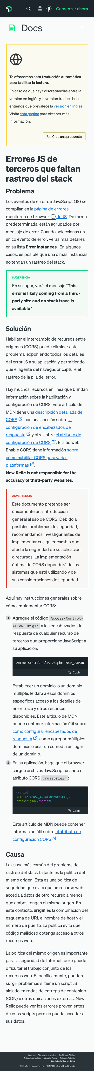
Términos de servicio (47, 1055)
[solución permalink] (33, 328)
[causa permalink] (26, 854)
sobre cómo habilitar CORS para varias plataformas (42, 457)
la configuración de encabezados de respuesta (39, 427)
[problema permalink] (36, 191)
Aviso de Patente (67, 1058)
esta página (29, 113)
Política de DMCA (67, 1055)
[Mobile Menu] (82, 28)
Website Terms (50, 1058)
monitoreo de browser (27, 216)
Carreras (31, 1055)
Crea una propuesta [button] (67, 136)
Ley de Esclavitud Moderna (63, 1061)
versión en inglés (68, 106)
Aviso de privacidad (32, 1058)
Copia (76, 672)
